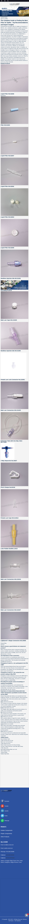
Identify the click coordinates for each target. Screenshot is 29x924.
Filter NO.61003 (5, 125)
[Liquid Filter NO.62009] (14, 232)
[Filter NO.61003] (14, 110)
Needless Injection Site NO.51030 (11, 278)
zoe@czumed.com (8, 848)
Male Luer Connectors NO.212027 (11, 610)
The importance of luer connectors (10, 655)
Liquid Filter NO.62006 (7, 94)
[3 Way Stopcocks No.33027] (7, 451)
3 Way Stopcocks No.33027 (9, 460)
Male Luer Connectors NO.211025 (11, 410)
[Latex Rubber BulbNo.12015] (14, 533)
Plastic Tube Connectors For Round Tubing (10, 744)
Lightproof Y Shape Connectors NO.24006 (13, 640)
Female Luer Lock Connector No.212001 (13, 379)
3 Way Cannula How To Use (7, 740)
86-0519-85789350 (10, 857)
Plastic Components (6, 833)
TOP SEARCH (17, 920)
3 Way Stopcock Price (5, 743)
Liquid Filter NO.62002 (7, 186)
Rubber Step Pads (5, 753)
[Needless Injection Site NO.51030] (14, 263)
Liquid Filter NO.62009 (7, 247)
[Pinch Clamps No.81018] (14, 474)
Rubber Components (6, 830)
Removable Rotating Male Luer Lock (9, 749)
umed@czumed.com (9, 844)
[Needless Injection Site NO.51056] (14, 335)
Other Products (5, 836)
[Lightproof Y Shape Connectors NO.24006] (14, 625)
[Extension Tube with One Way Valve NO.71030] (14, 425)
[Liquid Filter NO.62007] (14, 140)
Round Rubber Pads (5, 739)
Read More (3, 95)
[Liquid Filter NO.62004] (14, 202)
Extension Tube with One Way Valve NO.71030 (11, 441)
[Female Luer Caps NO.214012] (14, 502)
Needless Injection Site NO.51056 (11, 350)
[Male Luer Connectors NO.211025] (14, 395)
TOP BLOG (10, 920)
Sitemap (25, 919)
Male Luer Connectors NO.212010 (11, 579)
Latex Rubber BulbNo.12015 (9, 548)
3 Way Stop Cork (4, 747)
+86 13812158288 (10, 851)
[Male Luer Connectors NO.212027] (14, 594)
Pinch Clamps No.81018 (8, 487)
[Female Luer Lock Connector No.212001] (13, 365)
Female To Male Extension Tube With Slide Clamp (12, 746)
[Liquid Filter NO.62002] (14, 171)
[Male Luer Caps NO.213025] (14, 305)
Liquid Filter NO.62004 (7, 217)
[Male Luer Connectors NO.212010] (14, 564)
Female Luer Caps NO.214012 (9, 518)
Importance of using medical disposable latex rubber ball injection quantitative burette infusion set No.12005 (14, 692)
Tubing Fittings (4, 752)
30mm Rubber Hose (5, 750)
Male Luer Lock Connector (7, 742)
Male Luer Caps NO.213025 (9, 320)
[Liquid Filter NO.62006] (14, 78)
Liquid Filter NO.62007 (7, 155)
